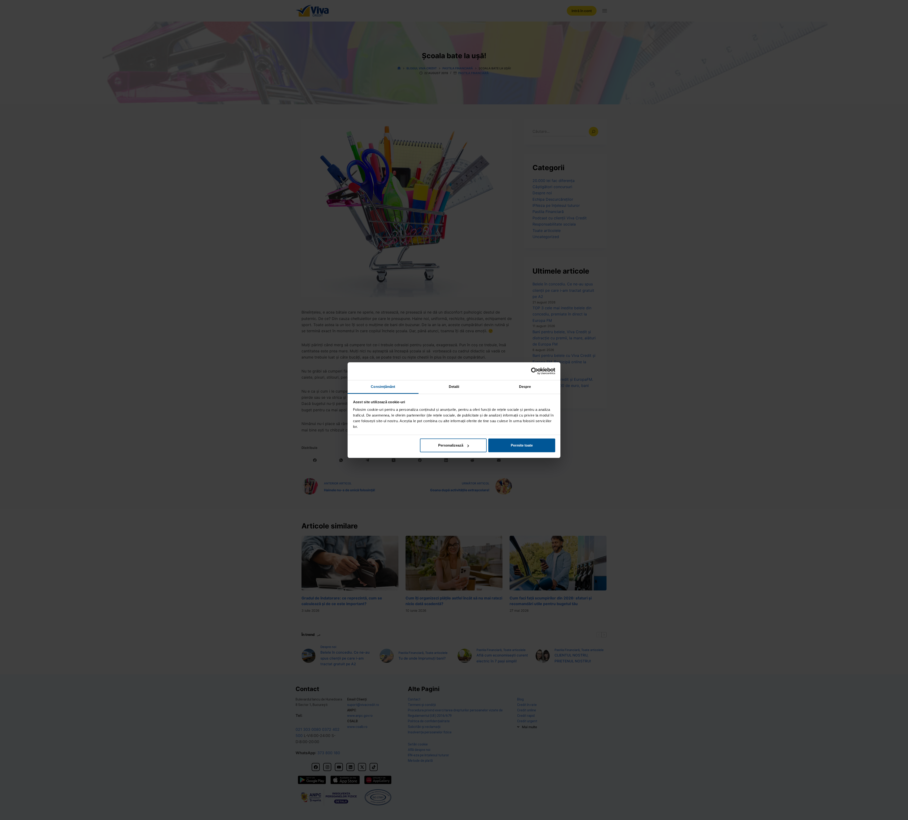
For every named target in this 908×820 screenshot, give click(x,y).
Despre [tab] (525, 387)
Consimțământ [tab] (383, 387)
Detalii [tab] (454, 387)
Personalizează (450, 445)
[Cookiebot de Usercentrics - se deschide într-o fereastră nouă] (534, 371)
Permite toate (522, 445)
